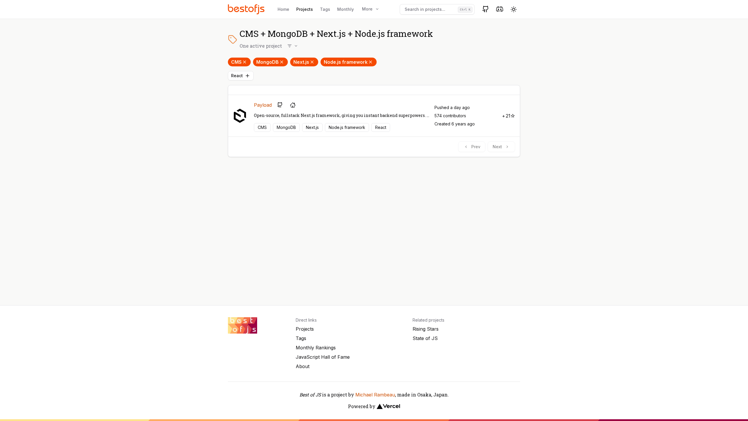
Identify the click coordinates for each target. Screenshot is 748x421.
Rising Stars (426, 329)
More (367, 8)
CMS (236, 62)
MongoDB (267, 62)
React (237, 75)
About (302, 366)
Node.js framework (346, 62)
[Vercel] (388, 406)
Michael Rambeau (375, 395)
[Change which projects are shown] (292, 46)
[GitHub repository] (280, 105)
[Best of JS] (247, 9)
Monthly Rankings (316, 348)
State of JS (425, 338)
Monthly (345, 9)
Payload (263, 105)
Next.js (301, 62)
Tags (325, 9)
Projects (304, 9)
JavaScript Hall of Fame (323, 357)
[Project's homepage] (293, 105)
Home (283, 9)
